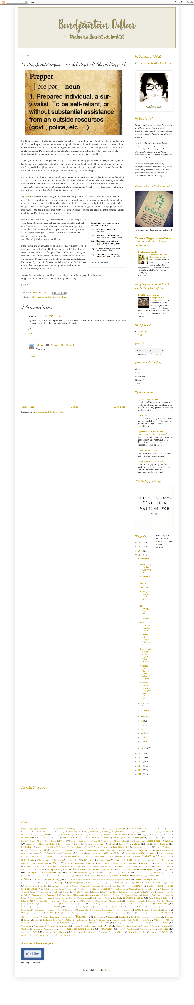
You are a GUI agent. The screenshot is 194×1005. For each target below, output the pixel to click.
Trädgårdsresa (81, 920)
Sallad (75, 904)
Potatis (146, 895)
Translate (157, 354)
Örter (144, 932)
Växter (146, 926)
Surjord (147, 910)
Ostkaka (86, 892)
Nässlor (160, 885)
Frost (88, 847)
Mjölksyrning (93, 883)
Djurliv (40, 841)
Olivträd (24, 892)
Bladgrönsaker (117, 831)
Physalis (160, 892)
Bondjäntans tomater (148, 251)
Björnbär (105, 831)
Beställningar (61, 831)
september (145, 709)
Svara (30, 333)
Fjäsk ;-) (40, 847)
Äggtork (74, 932)
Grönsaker (80, 853)
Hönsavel (144, 860)
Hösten (55, 863)
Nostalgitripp (116, 886)
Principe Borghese (36, 898)
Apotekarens (97, 829)
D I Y (132, 838)
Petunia (151, 892)
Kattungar (120, 866)
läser (27, 196)
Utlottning (158, 920)
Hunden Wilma (148, 856)
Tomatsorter (157, 917)
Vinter (165, 922)
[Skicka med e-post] (53, 293)
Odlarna (83, 889)
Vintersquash (39, 926)
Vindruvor (156, 922)
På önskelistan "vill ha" (133, 897)
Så (63, 912)
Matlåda (67, 879)
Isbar (100, 863)
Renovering (55, 901)
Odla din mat (59, 889)
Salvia (83, 903)
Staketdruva (96, 910)
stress (117, 910)
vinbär (146, 923)
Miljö (32, 297)
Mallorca (91, 875)
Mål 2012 (140, 882)
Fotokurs (62, 847)
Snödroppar (166, 907)
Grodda (49, 853)
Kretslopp (94, 869)
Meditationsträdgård (144, 879)
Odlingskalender (134, 889)
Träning (93, 920)
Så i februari (72, 913)
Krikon (119, 869)
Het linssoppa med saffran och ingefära (145, 612)
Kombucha (40, 869)
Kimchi (148, 866)
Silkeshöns (135, 903)
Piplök (26, 895)
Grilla (35, 853)
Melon (43, 883)
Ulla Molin (146, 920)
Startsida (74, 406)
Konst (67, 869)
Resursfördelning (48, 297)
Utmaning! (142, 415)
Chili (75, 837)
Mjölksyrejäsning (76, 882)
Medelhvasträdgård (113, 879)
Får (25, 850)
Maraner (125, 875)
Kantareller (64, 866)
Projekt (73, 898)
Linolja (104, 872)
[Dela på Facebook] (62, 293)
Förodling (68, 850)
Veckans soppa (79, 923)
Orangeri (66, 892)
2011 (140, 765)
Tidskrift (141, 913)
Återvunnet (25, 932)
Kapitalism (81, 866)
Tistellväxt (24, 917)
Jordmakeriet (146, 863)
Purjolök (116, 898)
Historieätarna (51, 856)
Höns (130, 859)
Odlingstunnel (165, 889)
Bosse (125, 834)
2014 (140, 753)
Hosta (86, 856)
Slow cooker (131, 907)
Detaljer (24, 841)
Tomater (81, 916)
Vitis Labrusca (89, 926)
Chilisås (96, 837)
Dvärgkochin (96, 841)
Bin (85, 831)
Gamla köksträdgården (95, 850)
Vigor (125, 923)
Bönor (65, 837)
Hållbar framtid (28, 860)
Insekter (79, 863)
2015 (140, 554)
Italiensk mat (125, 863)
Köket (170, 869)
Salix (68, 904)
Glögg (156, 850)
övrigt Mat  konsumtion (38, 829)
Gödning (109, 853)
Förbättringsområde (38, 850)
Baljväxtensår (150, 829)
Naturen (66, 886)
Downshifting (51, 841)
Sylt (57, 913)
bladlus (128, 831)
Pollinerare (116, 895)
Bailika (131, 829)
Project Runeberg (61, 898)
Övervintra (154, 932)
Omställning (55, 892)
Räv (25, 904)
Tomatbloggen (67, 917)
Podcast (106, 895)
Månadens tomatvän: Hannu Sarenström (158, 255)
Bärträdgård (46, 838)
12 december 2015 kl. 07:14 (62, 344)
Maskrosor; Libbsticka (165, 876)
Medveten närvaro (31, 883)
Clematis (115, 837)
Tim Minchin (165, 912)
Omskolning (44, 892)
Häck (99, 860)
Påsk (158, 898)
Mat (26, 879)
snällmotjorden (153, 907)
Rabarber (166, 898)
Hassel (161, 853)
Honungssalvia (74, 856)
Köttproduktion (48, 872)
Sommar (51, 910)
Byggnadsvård (26, 837)
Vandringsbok (26, 923)
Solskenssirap (40, 910)
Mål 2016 (151, 883)
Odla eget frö (72, 889)
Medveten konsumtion (165, 879)
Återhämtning (132, 929)
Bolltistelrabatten (79, 834)
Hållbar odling (72, 860)
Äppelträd (83, 932)
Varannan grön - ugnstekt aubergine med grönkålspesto (145, 690)
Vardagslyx (53, 923)
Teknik (132, 913)
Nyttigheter (137, 885)
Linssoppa (113, 872)
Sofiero (23, 910)
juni (143, 724)
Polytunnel (127, 895)
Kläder (167, 866)
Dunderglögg (83, 841)
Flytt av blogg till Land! (148, 399)
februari (144, 741)
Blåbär (46, 834)
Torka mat (169, 917)
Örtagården (133, 931)
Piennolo (170, 892)
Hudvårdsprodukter (99, 856)
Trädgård (68, 919)
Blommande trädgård (151, 831)
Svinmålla (40, 913)
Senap (126, 904)
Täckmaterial (104, 920)
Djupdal (32, 841)
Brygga (143, 834)
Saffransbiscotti (52, 904)
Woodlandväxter (49, 929)
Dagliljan (151, 838)
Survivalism (61, 297)
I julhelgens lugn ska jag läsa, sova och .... (145, 596)
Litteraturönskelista (142, 872)
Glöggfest (166, 850)
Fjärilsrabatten (27, 847)
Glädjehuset (143, 850)
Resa (77, 901)
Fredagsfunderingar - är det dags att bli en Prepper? (145, 655)
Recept (32, 900)
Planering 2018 (52, 895)
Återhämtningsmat (147, 929)
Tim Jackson (151, 913)
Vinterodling (26, 926)
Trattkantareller (49, 920)
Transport (36, 920)
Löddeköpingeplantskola (38, 876)
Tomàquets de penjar (51, 917)
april (143, 733)
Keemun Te (131, 866)
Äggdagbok (47, 932)
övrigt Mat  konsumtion (35, 935)
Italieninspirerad (111, 863)
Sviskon (50, 912)
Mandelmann (103, 875)
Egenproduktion (121, 841)
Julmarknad (168, 863)
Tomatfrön (112, 917)
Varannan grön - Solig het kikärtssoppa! (145, 639)
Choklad (106, 837)
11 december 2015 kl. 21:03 (49, 316)
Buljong (159, 834)
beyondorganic (74, 831)
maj (143, 728)
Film (154, 844)
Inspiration (89, 863)
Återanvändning (107, 928)
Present (23, 898)
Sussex (167, 910)
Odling (93, 888)
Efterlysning (108, 841)
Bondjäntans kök (95, 834)
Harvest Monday (148, 853)
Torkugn (27, 920)
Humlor (121, 856)
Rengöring (44, 901)
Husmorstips (165, 856)
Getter (121, 850)
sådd (81, 912)
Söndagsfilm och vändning (157, 298)
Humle (112, 856)
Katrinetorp (109, 866)
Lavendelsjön (83, 872)
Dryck (61, 840)
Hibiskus (170, 853)
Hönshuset (166, 860)
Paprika (112, 891)
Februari (122, 844)
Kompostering (54, 869)
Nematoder (96, 886)
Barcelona (27, 831)
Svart (31, 913)
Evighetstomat (96, 843)
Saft (62, 903)
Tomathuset (123, 917)
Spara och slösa (83, 910)
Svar (34, 339)
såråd (99, 913)
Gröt (88, 853)
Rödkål (32, 903)
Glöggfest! (144, 587)
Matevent (41, 879)
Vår (109, 925)
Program (49, 898)
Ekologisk (140, 841)
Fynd (157, 847)
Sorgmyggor (69, 910)
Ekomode (30, 843)
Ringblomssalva (116, 901)
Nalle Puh (43, 886)
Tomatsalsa (145, 917)
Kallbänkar (52, 866)
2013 (140, 757)
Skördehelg (98, 907)
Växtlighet (165, 925)
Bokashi (54, 834)
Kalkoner (39, 866)
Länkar (23, 876)
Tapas (125, 913)
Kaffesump (28, 866)
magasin (64, 876)
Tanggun (116, 913)
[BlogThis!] (56, 293)
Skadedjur (24, 907)
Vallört (168, 920)
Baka (139, 828)
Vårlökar (119, 926)
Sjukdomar (147, 903)
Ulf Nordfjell (134, 920)
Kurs (142, 869)
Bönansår (56, 838)
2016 (140, 550)
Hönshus (154, 860)
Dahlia (159, 838)
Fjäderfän (164, 843)
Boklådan (65, 834)
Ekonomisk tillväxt (46, 844)
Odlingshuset (106, 888)
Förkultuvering (56, 850)
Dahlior (167, 838)
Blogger (107, 969)
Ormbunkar (76, 892)
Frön (147, 847)
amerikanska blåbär (66, 828)
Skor (80, 907)
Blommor (166, 831)
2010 (140, 769)
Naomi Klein (54, 886)
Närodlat (150, 886)
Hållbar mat (58, 860)
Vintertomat (63, 925)
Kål (162, 869)
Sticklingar (108, 910)
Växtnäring (25, 929)
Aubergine (142, 331)
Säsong (107, 912)
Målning (161, 883)
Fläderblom (50, 847)
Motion (111, 883)
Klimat (157, 866)
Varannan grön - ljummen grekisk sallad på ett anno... (145, 672)
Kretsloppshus (108, 869)
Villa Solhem (135, 922)
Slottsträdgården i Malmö (115, 907)
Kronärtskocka (131, 869)
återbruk (121, 929)
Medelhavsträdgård (95, 879)
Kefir (140, 866)
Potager (137, 895)
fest (147, 844)
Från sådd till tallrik (121, 847)
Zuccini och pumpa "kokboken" (81, 928)
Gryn (57, 853)
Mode (104, 883)
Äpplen (94, 932)
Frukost (96, 847)
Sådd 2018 (90, 913)
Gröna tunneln (67, 853)
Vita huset (76, 926)
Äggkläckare (60, 931)
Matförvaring (53, 879)
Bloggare (138, 831)
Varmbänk (64, 922)
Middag (51, 883)
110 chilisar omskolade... (148, 450)
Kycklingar (151, 869)
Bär (36, 837)
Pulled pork (97, 898)
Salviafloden (94, 903)
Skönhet (88, 907)
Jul (157, 863)
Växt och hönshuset (133, 926)
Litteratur (125, 872)
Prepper (39, 297)
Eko (131, 841)
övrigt (165, 931)
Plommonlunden (92, 894)
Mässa (170, 882)
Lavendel (71, 872)
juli (142, 720)
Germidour (111, 850)
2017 (140, 546)
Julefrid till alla (145, 577)
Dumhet (72, 841)
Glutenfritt (129, 850)
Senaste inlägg (28, 406)
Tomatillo (135, 917)
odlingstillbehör (151, 889)
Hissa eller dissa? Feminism (33, 856)
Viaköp (117, 923)
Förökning (79, 850)
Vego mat (105, 922)
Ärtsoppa (104, 932)
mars (143, 737)
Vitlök (99, 925)
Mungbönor (121, 883)
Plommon (78, 895)
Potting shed (156, 895)
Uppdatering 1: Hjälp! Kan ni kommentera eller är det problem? (152, 433)
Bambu (170, 829)
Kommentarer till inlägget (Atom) (50, 411)
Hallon (119, 853)
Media (127, 879)
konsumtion (79, 869)
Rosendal (142, 901)
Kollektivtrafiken (27, 869)
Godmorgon (25, 853)
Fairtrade (111, 844)
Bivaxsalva (94, 831)
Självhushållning (161, 903)
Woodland (36, 929)
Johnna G (40, 344)
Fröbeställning (137, 847)
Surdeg (138, 909)
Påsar (151, 898)
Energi (77, 843)
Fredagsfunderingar (75, 847)
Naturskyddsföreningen (80, 886)
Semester (117, 904)
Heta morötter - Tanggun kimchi (145, 626)
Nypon (126, 886)
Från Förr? (106, 847)
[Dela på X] (59, 293)
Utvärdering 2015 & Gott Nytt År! (145, 568)
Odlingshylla (120, 889)
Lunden (167, 872)
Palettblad (95, 892)
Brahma (134, 834)
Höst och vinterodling (40, 863)
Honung (63, 856)
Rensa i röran (68, 901)
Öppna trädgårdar (118, 932)
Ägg (35, 931)
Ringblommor (102, 901)
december (145, 558)
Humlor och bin (133, 856)
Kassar (99, 866)
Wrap (61, 929)
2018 (140, 542)
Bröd (151, 834)
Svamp (24, 912)
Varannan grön (40, 922)
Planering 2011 (37, 895)
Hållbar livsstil (44, 860)
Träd (60, 920)
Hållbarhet (87, 860)
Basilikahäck (48, 831)
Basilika (141, 335)
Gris (41, 853)
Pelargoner (123, 892)
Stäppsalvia (127, 910)
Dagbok (140, 837)
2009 (140, 774)
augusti (144, 716)
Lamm (60, 872)
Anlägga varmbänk (83, 829)
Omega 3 (33, 892)
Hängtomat (118, 860)
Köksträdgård (31, 872)
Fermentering (134, 843)
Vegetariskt (92, 922)
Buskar (167, 834)
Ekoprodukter (64, 843)
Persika (143, 892)
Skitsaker (56, 906)
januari (144, 748)
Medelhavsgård (79, 879)
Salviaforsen (106, 903)
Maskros (150, 875)
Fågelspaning (167, 847)
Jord (135, 863)
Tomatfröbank (99, 917)
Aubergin (121, 828)
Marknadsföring (138, 875)
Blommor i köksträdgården (30, 834)
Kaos (72, 866)
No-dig (106, 886)
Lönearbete (54, 876)
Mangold (114, 875)
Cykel (124, 837)
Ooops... (143, 583)
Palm (104, 892)
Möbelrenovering (31, 886)
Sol (30, 910)
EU (86, 844)
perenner (133, 892)
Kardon (91, 866)
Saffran (40, 904)
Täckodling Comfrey (119, 920)
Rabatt (23, 901)
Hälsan (107, 860)
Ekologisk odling (154, 840)
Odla (46, 888)
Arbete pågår (109, 829)
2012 (140, 761)
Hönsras (24, 863)
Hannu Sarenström (131, 853)
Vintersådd (51, 926)
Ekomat (169, 840)
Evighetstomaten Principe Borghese (153, 461)
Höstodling (69, 863)
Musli (131, 883)
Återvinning (163, 928)
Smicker (142, 907)
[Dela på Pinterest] (65, 293)
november (145, 703)
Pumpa (107, 898)
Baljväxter (161, 829)
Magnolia (74, 875)
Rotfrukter (151, 901)
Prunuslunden (84, 898)
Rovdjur (161, 901)
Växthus (154, 926)
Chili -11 (87, 838)
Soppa (60, 910)
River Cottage (130, 901)
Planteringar (66, 895)
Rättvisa (170, 901)
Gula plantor (97, 853)
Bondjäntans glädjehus (148, 295)
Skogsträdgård (70, 907)
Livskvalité (156, 872)
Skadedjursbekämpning (40, 907)
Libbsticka (95, 872)
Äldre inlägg (119, 406)
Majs (83, 876)
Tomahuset (36, 917)
